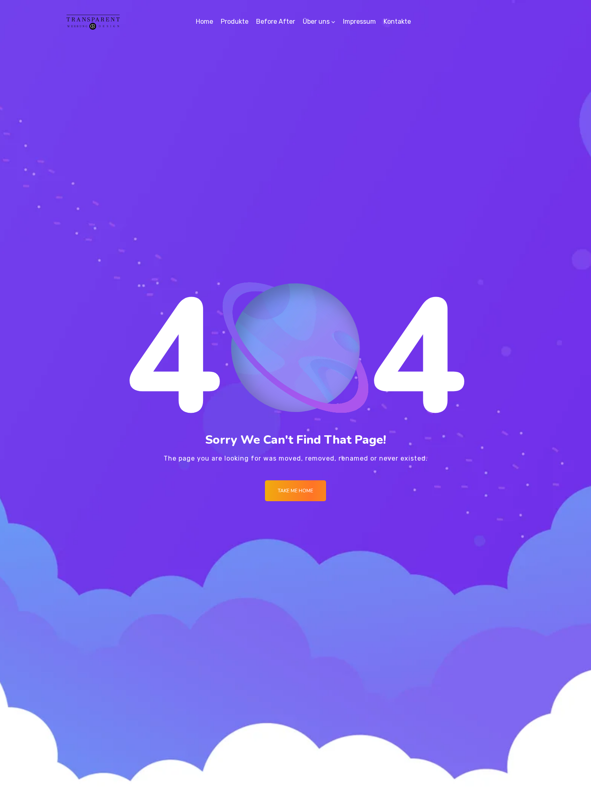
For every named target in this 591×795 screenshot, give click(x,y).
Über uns (316, 21)
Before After (275, 21)
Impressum (359, 21)
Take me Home (295, 491)
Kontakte (397, 21)
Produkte (234, 21)
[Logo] (93, 21)
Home (204, 21)
